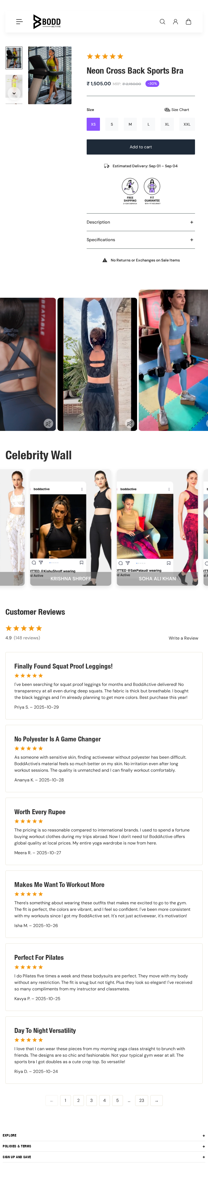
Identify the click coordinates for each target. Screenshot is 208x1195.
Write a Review (183, 638)
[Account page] (175, 22)
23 (141, 1100)
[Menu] (19, 21)
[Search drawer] (162, 22)
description (98, 222)
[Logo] (47, 21)
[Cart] (188, 22)
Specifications (101, 240)
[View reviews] (105, 56)
